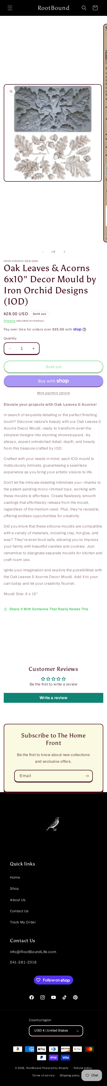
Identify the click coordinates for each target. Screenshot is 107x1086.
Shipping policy (70, 1075)
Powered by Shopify (55, 1067)
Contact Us (19, 911)
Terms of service (43, 1075)
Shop (14, 888)
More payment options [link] (53, 393)
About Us (18, 900)
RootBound (33, 1067)
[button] (9, 7)
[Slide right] (64, 251)
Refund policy (83, 1067)
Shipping (9, 320)
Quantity (10, 338)
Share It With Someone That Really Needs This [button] (48, 609)
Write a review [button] (53, 698)
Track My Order (23, 922)
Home (15, 877)
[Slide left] (42, 251)
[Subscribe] (86, 776)
